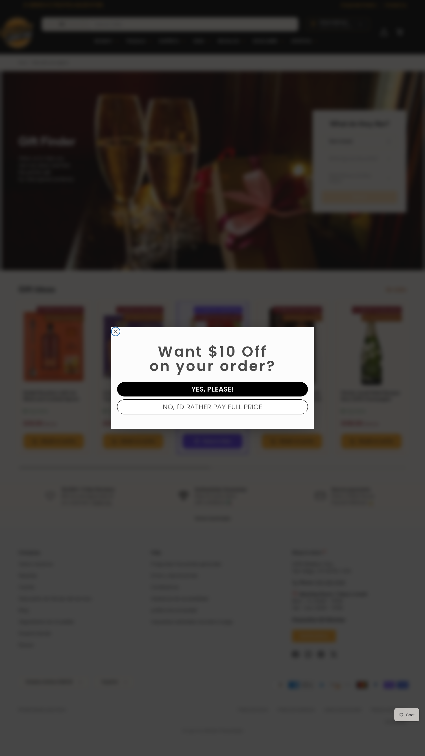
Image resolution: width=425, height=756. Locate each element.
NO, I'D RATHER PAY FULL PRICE (212, 406)
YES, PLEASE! (212, 389)
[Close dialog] (115, 331)
